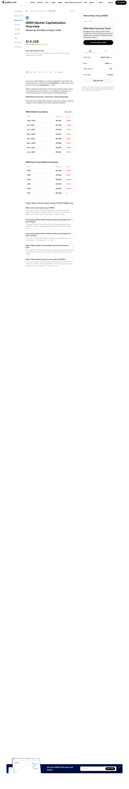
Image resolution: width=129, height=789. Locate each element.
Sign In (110, 2)
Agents (91, 2)
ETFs (47, 2)
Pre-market (18, 42)
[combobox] (106, 57)
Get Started (121, 2)
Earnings (17, 33)
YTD (39, 72)
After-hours (18, 47)
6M (35, 72)
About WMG (18, 11)
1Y (43, 72)
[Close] (119, 767)
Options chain (18, 16)
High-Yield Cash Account (73, 2)
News (16, 38)
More (100, 2)
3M (31, 72)
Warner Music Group (41, 11)
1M (27, 72)
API (85, 2)
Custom (60, 72)
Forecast (17, 29)
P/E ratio (17, 25)
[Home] (9, 2)
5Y (47, 72)
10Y (51, 72)
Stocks (32, 2)
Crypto (53, 2)
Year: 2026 (68, 112)
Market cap (18, 20)
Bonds (60, 2)
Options (40, 2)
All (55, 72)
